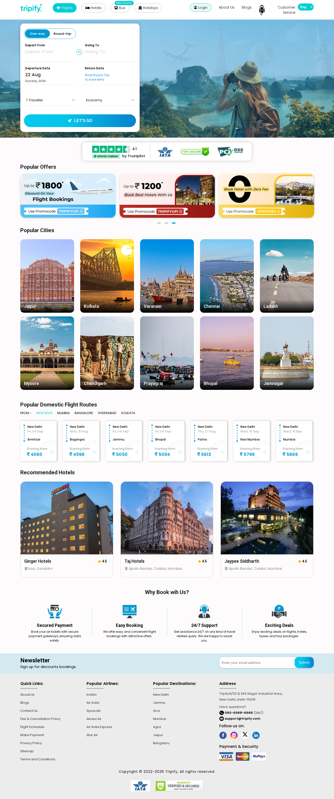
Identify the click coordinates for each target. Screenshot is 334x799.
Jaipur (158, 735)
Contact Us (29, 710)
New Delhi (44, 413)
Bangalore (84, 413)
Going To (92, 45)
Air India (93, 702)
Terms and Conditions (37, 759)
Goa (156, 710)
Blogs (247, 7)
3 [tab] (237, 130)
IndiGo (92, 694)
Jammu (159, 702)
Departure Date (37, 68)
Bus (121, 7)
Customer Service (286, 10)
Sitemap (27, 751)
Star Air (92, 735)
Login (202, 7)
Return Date (94, 68)
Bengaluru (161, 743)
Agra (157, 727)
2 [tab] (230, 130)
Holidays (150, 7)
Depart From (35, 45)
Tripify (33, 8)
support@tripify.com (242, 718)
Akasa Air (94, 718)
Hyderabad (107, 413)
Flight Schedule (32, 727)
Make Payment (32, 735)
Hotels (95, 7)
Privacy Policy (31, 743)
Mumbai (63, 413)
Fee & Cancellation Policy (40, 718)
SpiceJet (93, 710)
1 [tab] (223, 130)
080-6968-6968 (238, 712)
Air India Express (99, 727)
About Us (226, 7)
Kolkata (128, 413)
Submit (304, 662)
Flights (67, 7)
